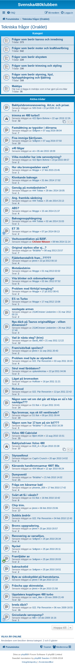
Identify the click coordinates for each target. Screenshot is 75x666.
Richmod (18, 388)
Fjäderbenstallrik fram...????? (31, 257)
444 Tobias (37, 190)
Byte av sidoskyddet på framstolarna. (36, 576)
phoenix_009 (38, 487)
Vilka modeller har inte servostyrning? (36, 157)
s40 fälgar (18, 148)
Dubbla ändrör (21, 515)
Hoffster (36, 381)
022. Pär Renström (41, 361)
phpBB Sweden (42, 658)
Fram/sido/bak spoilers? (27, 348)
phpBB (24, 654)
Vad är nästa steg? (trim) (27, 337)
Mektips (17, 86)
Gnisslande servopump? (28, 614)
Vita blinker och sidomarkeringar (33, 278)
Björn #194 (37, 436)
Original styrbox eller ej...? (29, 247)
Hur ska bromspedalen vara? (30, 167)
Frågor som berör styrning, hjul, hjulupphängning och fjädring (33, 76)
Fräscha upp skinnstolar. (28, 585)
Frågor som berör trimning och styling (37, 65)
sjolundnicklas (39, 371)
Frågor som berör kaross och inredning (37, 39)
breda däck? (20, 604)
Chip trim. (18, 505)
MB (34, 617)
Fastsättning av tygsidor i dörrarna (34, 127)
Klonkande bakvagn (24, 177)
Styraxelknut (20, 455)
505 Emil (36, 108)
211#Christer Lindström (44, 312)
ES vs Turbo (20, 298)
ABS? (15, 208)
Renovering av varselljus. (28, 536)
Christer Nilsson (41, 241)
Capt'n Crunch (39, 458)
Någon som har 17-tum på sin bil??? (35, 422)
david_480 (37, 340)
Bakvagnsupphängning (27, 218)
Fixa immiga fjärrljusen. (27, 138)
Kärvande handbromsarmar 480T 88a (35, 465)
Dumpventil (19, 474)
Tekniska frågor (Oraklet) (24, 27)
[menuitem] (11, 12)
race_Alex (37, 597)
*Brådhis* (37, 250)
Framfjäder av (21, 556)
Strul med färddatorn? (26, 368)
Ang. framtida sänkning (27, 198)
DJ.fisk (35, 405)
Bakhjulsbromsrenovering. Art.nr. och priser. (41, 105)
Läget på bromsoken (25, 378)
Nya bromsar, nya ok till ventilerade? (35, 412)
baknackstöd (20, 566)
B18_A (35, 446)
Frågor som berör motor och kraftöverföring (40, 48)
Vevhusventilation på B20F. (29, 238)
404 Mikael (37, 468)
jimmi (34, 260)
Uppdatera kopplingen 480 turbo (32, 594)
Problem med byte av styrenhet (32, 358)
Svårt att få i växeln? (25, 495)
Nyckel (16, 546)
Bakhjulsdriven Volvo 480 (28, 443)
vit (33, 151)
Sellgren (36, 130)
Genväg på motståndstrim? (29, 187)
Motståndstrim (21, 268)
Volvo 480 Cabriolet (24, 433)
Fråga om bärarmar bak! (27, 484)
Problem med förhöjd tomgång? (33, 288)
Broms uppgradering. (26, 525)
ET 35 (15, 228)
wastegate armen (23, 309)
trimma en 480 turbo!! (26, 115)
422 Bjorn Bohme (41, 118)
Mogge (35, 170)
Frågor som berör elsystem (29, 56)
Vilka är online (11, 636)
